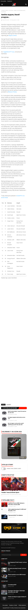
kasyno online (13, 35)
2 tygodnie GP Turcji (8, 52)
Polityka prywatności (22, 605)
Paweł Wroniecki (5, 20)
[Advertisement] (14, 341)
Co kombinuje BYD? (12, 584)
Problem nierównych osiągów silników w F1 (17, 596)
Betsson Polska (12, 92)
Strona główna (3, 1)
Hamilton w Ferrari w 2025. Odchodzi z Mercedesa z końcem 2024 (16, 504)
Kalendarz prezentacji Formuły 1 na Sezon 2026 (17, 569)
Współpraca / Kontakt (13, 605)
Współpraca (9, 1)
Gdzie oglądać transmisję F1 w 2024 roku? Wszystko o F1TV (17, 510)
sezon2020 (11, 10)
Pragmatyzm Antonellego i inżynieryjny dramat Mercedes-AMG (16, 591)
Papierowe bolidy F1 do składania (15, 515)
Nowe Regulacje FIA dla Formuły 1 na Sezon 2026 (17, 563)
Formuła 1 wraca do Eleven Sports (10, 492)
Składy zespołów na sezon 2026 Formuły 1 (17, 574)
